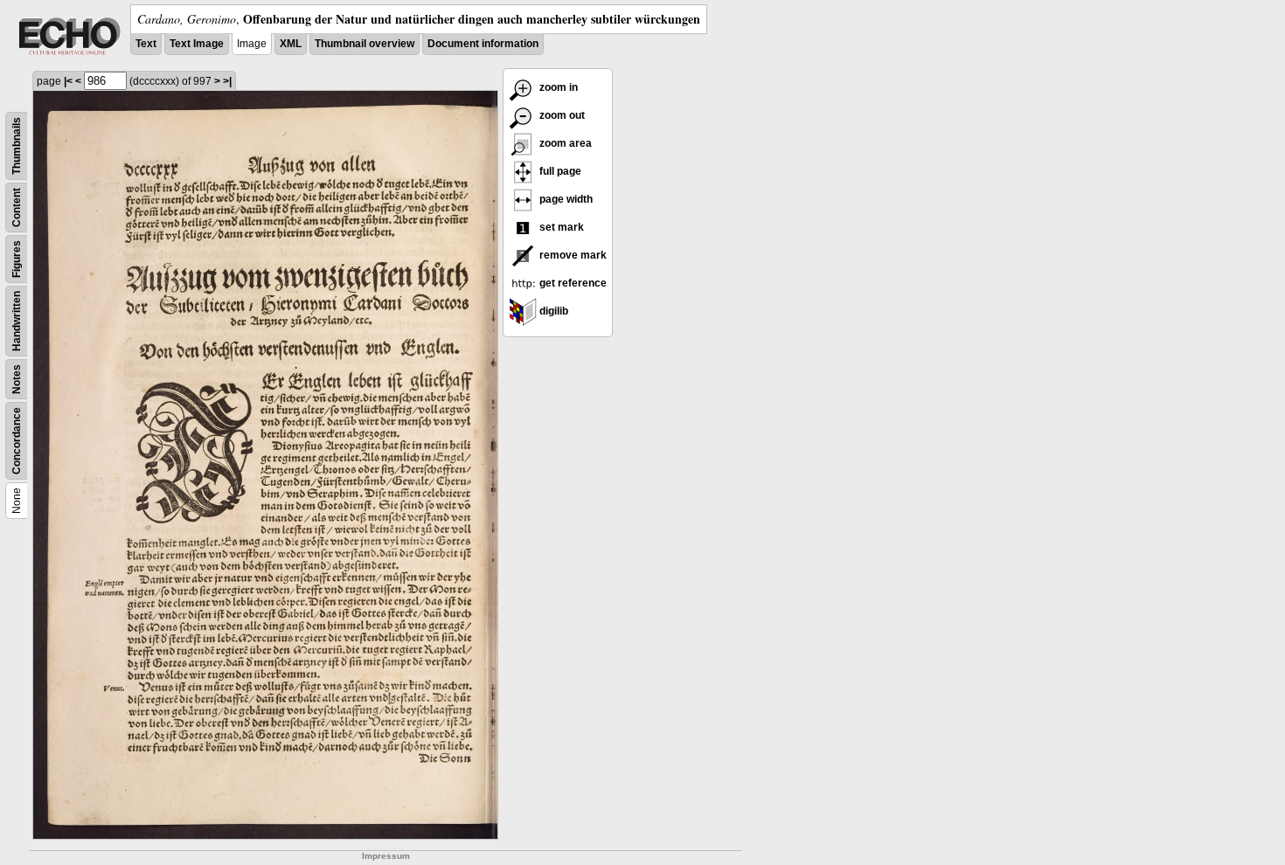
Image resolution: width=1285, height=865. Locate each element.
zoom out (561, 115)
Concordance (16, 440)
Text (145, 44)
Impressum (386, 856)
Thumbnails (16, 146)
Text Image (197, 44)
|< (68, 81)
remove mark (572, 255)
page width (565, 199)
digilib (552, 311)
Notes (16, 379)
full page (559, 171)
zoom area (564, 143)
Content (16, 207)
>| (227, 81)
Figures (16, 259)
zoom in (557, 87)
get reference (572, 283)
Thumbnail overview (364, 44)
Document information (482, 44)
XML (291, 44)
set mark (560, 227)
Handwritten (16, 321)
